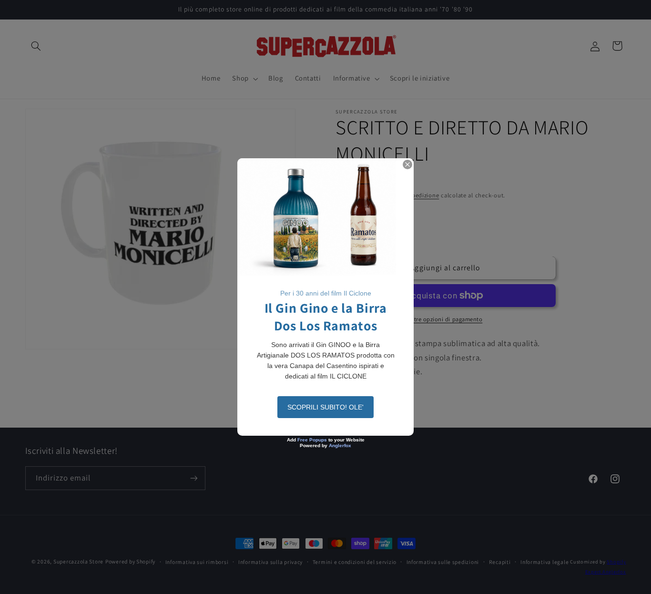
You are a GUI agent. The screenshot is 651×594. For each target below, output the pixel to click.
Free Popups (312, 439)
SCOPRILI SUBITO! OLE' (325, 407)
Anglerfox (340, 445)
